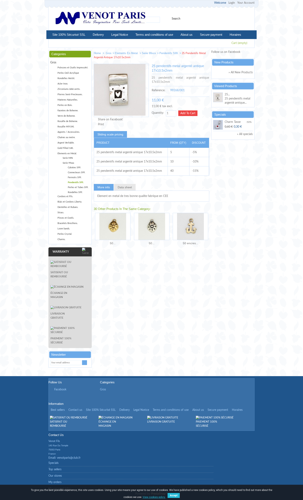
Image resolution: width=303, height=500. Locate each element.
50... (113, 243)
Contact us (75, 410)
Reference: (158, 90)
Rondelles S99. (75, 192)
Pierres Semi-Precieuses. (70, 94)
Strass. (61, 212)
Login (231, 2)
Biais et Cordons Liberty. (70, 202)
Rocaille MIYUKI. (66, 127)
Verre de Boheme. (66, 116)
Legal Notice (119, 34)
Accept (173, 495)
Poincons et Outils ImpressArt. (73, 67)
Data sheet (125, 187)
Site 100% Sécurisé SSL (68, 34)
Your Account (246, 2)
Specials (220, 114)
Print (101, 124)
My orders (54, 482)
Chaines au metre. (66, 137)
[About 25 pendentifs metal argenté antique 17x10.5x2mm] (218, 97)
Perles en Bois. (65, 105)
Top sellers (54, 469)
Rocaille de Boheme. (68, 121)
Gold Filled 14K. (66, 148)
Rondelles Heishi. (66, 78)
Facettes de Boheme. (68, 110)
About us (187, 34)
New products (224, 62)
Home (98, 53)
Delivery (98, 34)
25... (227, 94)
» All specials (245, 134)
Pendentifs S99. (169, 53)
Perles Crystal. (65, 234)
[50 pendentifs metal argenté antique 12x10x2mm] (151, 226)
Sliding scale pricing (110, 134)
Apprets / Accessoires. (69, 132)
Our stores (55, 475)
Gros (109, 53)
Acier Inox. (63, 84)
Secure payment (211, 34)
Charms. (62, 239)
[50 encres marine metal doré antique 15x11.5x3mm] (190, 226)
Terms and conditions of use (154, 34)
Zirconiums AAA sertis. (69, 89)
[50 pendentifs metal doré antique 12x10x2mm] (113, 226)
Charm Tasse (233, 122)
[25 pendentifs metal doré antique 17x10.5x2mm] (192, 54)
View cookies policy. (154, 497)
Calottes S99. (74, 167)
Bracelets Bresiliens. (68, 223)
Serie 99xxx (149, 53)
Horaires (235, 34)
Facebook (60, 389)
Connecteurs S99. (76, 172)
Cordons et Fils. (65, 196)
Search (176, 18)
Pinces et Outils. (66, 218)
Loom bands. (64, 228)
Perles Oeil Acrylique (68, 73)
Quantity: (158, 112)
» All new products (241, 72)
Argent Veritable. (66, 143)
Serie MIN (68, 158)
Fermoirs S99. (75, 177)
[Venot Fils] (100, 19)
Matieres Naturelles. (68, 100)
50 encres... (190, 243)
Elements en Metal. (127, 53)
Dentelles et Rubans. (68, 207)
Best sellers (58, 410)
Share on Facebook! (110, 119)
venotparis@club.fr (69, 457)
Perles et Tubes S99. (78, 187)
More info (103, 187)
